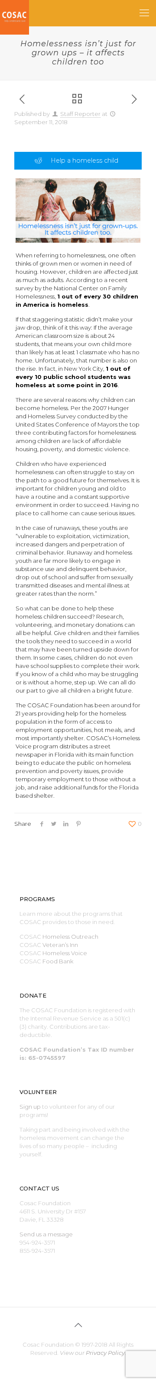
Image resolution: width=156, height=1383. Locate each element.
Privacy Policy (105, 1352)
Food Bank (57, 961)
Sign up (30, 1106)
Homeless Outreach (70, 936)
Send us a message (46, 1234)
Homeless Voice (64, 953)
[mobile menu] (144, 13)
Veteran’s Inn (60, 944)
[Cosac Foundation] (14, 13)
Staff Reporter (80, 113)
